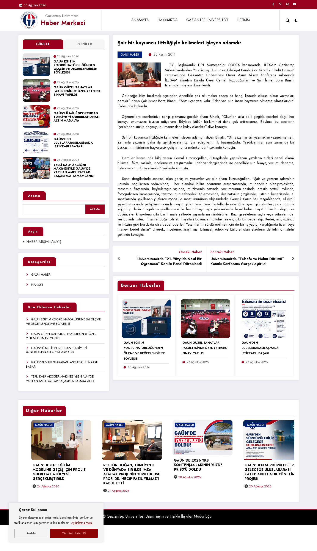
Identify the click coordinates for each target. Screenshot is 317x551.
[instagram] (287, 4)
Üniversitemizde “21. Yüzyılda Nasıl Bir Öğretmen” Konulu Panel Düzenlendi (169, 261)
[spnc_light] (296, 20)
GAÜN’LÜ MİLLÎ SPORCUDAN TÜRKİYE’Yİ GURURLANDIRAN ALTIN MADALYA (76, 117)
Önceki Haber (190, 252)
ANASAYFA (140, 19)
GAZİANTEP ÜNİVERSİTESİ (207, 19)
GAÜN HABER (40, 274)
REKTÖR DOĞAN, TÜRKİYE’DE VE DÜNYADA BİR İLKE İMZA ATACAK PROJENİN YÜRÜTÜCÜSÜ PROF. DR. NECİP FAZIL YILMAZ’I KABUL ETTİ (84, 474)
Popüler (84, 44)
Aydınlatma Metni (82, 523)
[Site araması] (287, 20)
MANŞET (37, 285)
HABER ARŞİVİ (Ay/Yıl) (43, 241)
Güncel (43, 44)
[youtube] (294, 4)
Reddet (31, 533)
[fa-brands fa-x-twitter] (280, 4)
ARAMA (95, 209)
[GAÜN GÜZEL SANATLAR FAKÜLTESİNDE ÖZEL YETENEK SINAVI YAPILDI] (205, 318)
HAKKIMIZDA (167, 19)
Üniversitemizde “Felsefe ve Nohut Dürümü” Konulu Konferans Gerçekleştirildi (247, 261)
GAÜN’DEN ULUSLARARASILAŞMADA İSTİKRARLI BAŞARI (73, 143)
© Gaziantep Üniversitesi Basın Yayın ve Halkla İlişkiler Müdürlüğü (157, 516)
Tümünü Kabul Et (74, 533)
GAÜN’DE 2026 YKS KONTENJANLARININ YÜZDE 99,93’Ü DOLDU (150, 465)
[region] (56, 522)
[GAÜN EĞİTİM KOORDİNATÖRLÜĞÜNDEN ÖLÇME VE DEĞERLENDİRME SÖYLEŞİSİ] (146, 318)
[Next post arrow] (293, 259)
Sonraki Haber (222, 252)
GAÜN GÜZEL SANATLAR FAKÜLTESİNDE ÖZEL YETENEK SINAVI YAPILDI (76, 91)
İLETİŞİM (243, 19)
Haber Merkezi (63, 22)
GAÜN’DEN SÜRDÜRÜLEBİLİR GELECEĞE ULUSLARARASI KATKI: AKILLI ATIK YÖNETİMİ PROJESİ (222, 472)
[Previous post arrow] (119, 259)
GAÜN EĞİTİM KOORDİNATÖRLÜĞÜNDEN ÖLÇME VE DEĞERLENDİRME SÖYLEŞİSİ (75, 67)
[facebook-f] (273, 4)
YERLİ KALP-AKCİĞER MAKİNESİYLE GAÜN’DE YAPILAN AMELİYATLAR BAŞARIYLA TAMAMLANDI (73, 170)
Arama (34, 195)
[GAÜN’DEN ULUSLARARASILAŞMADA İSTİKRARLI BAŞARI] (264, 318)
